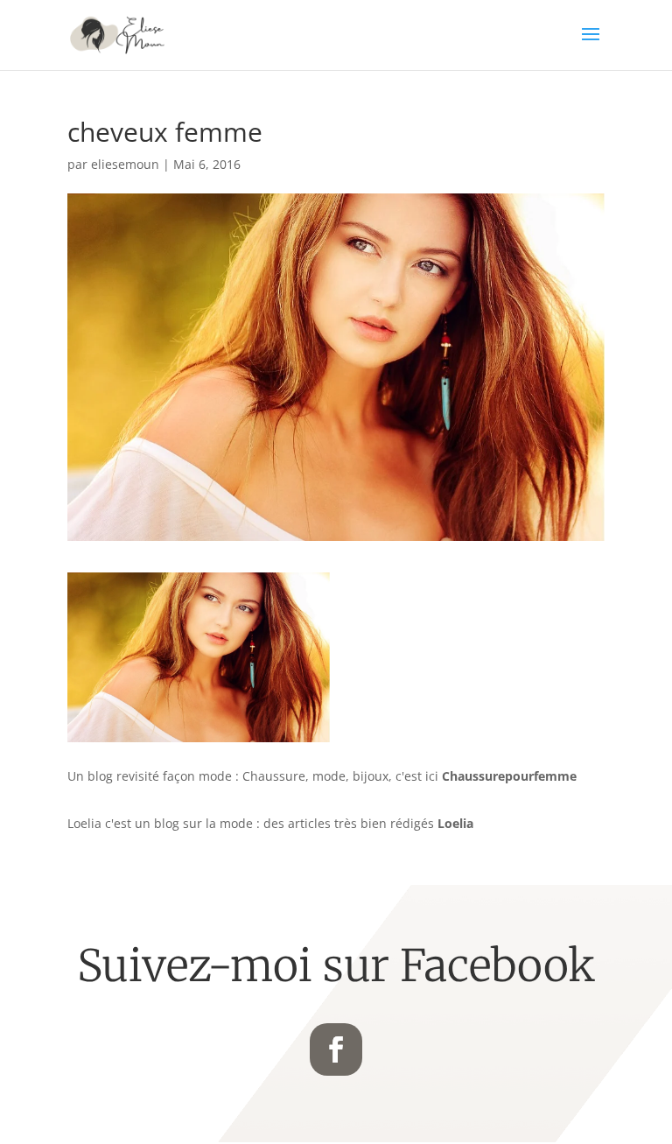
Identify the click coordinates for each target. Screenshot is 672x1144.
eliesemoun (125, 164)
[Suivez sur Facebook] (336, 1049)
